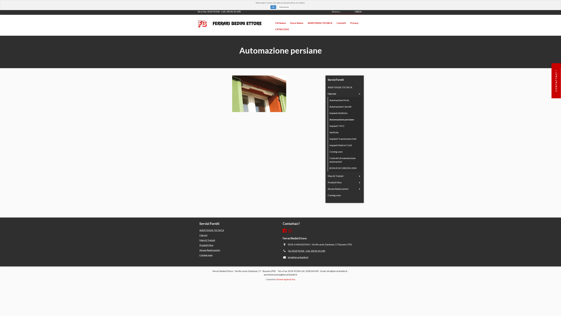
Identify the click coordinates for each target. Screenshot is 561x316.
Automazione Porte (339, 100)
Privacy (354, 23)
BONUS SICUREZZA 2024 (342, 168)
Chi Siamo (280, 23)
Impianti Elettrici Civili (340, 145)
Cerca (358, 11)
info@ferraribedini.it (298, 257)
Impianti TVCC (337, 125)
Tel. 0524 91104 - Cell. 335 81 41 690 (306, 250)
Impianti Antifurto (338, 113)
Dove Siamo (296, 23)
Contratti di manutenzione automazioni (342, 160)
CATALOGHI (282, 29)
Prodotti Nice (335, 182)
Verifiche (333, 132)
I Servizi (332, 93)
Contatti (341, 23)
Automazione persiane (341, 119)
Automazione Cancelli (340, 106)
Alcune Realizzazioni (338, 188)
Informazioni (284, 7)
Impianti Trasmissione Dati (342, 138)
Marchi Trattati (335, 176)
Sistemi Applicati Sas (285, 279)
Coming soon (336, 151)
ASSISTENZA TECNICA (320, 23)
